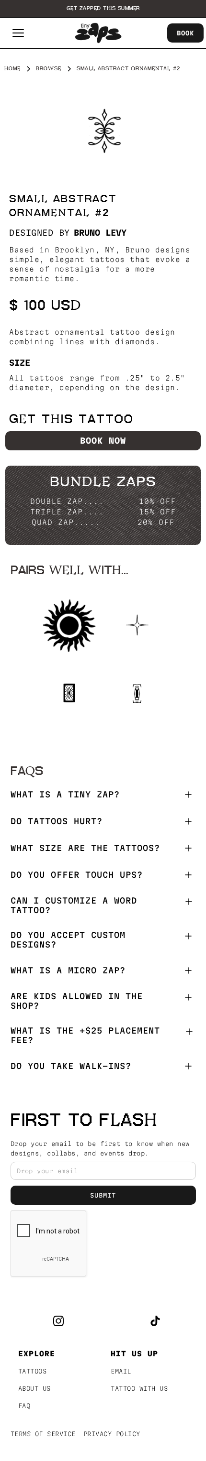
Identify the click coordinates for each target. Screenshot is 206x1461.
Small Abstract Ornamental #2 (128, 68)
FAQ (24, 1405)
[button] (18, 33)
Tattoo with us (139, 1388)
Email (121, 1371)
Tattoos (32, 1371)
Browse (48, 68)
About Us (34, 1388)
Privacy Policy (111, 1433)
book (185, 33)
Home (12, 68)
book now (103, 440)
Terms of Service (43, 1433)
